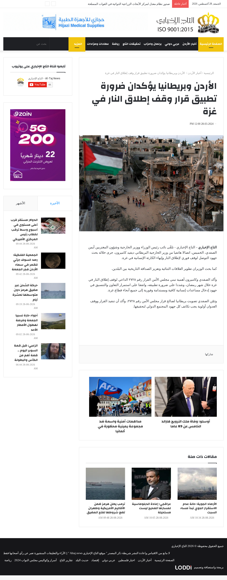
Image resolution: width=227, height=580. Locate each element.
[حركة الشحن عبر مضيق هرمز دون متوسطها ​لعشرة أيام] (53, 291)
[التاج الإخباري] (189, 23)
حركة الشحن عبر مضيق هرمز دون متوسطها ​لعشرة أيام (25, 292)
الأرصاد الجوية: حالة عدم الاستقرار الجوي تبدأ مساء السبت (198, 508)
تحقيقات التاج (132, 44)
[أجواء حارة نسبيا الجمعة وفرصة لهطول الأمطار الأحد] (53, 321)
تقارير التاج (66, 560)
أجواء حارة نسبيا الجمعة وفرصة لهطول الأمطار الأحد (27, 323)
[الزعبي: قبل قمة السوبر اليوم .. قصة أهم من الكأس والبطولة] (53, 351)
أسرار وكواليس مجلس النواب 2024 (35, 560)
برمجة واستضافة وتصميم (208, 567)
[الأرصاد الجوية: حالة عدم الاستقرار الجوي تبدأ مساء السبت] (197, 484)
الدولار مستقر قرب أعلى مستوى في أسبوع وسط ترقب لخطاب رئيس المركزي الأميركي (24, 229)
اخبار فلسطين (126, 560)
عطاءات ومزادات (98, 44)
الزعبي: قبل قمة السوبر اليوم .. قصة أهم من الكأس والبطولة (26, 353)
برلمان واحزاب (153, 44)
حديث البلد (82, 560)
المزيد (78, 44)
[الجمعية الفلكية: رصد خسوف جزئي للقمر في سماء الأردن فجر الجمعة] (53, 261)
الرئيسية (209, 73)
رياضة (115, 44)
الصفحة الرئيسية (211, 44)
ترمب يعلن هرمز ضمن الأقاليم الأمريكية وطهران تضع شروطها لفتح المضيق (106, 508)
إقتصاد (95, 560)
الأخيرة (55, 203)
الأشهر (20, 203)
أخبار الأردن (189, 44)
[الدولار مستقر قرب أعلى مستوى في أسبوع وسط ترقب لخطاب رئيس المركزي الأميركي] (53, 226)
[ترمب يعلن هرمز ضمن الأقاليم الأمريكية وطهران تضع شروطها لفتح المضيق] (105, 484)
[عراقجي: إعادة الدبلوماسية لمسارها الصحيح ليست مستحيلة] (151, 484)
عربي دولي (172, 44)
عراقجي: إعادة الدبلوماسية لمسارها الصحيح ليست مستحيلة (151, 508)
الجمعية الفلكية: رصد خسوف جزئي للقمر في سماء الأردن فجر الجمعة (25, 262)
